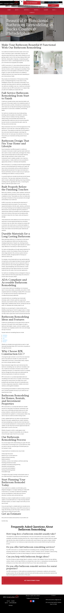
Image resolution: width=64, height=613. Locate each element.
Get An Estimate (32, 3)
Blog (53, 9)
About (16, 9)
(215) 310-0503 (53, 2)
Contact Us (53, 5)
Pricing (36, 9)
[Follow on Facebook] (31, 601)
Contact (32, 12)
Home (9, 9)
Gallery (46, 9)
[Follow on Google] (33, 601)
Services (26, 9)
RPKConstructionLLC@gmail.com (53, 599)
